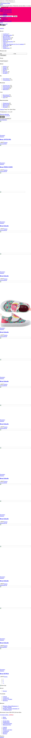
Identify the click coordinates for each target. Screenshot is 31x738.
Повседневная (6, 86)
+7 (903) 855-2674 (7, 710)
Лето (4, 97)
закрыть (2, 28)
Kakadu (4, 67)
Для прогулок (6, 85)
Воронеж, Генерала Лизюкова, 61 (11, 708)
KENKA (5, 69)
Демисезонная (6, 96)
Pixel (4, 70)
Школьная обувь (7, 37)
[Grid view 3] (2, 117)
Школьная (5, 89)
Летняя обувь (6, 45)
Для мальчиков (6, 80)
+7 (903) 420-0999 (7, 707)
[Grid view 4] (4, 117)
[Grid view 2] (1, 117)
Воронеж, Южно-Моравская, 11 (10, 706)
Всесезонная (6, 95)
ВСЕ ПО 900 (6, 36)
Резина (4, 46)
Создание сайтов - (6, 714)
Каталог (5, 691)
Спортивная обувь (7, 35)
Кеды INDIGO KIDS (6, 167)
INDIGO (5, 66)
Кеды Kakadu (4, 226)
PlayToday (5, 71)
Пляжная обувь (6, 39)
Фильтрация (3, 55)
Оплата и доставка (7, 699)
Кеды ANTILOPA (5, 139)
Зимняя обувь (6, 48)
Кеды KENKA (4, 673)
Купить (5, 142)
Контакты (5, 700)
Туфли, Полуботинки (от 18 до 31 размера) (13, 44)
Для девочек (6, 78)
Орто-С (5, 40)
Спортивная (6, 88)
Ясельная (5, 107)
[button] (2, 135)
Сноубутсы (5, 33)
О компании (6, 698)
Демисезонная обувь (8, 41)
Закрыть (2, 136)
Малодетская (6, 104)
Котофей (5, 73)
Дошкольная (6, 103)
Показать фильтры (4, 114)
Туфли (4, 42)
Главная (2, 109)
